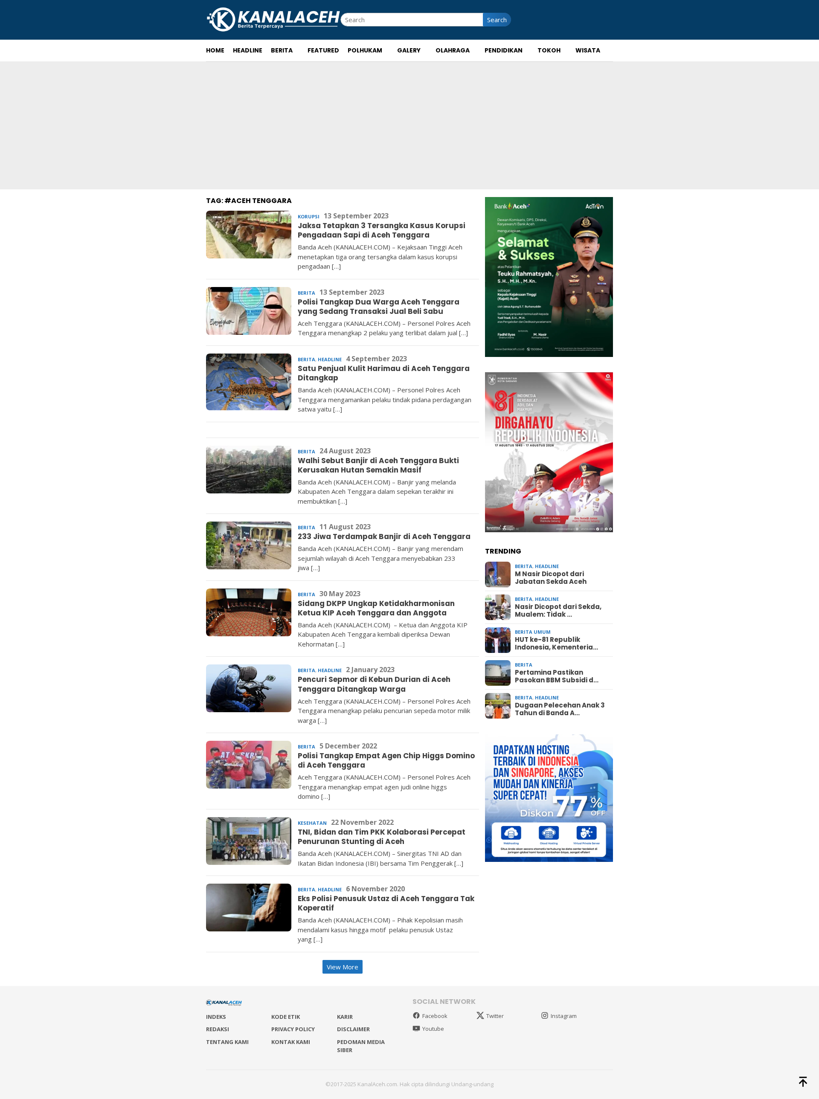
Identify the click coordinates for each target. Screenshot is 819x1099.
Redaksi (217, 1029)
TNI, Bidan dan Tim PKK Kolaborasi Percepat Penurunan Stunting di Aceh (381, 837)
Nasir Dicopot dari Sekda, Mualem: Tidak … (558, 610)
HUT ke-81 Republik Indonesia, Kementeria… (556, 643)
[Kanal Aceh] (273, 18)
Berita (306, 293)
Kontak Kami (290, 1042)
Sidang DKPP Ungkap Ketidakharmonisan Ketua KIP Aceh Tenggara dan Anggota (376, 608)
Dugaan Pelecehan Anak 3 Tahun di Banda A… (560, 709)
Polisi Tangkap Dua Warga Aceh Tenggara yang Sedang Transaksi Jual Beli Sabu (378, 306)
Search (497, 19)
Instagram (564, 1016)
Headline (330, 359)
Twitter (495, 1016)
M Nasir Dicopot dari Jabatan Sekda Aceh (551, 578)
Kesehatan (312, 823)
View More (342, 967)
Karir (345, 1017)
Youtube (433, 1028)
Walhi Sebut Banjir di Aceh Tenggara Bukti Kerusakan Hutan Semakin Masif (378, 465)
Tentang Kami (227, 1042)
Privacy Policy (293, 1029)
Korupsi (308, 216)
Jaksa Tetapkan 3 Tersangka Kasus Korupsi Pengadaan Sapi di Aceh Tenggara (381, 230)
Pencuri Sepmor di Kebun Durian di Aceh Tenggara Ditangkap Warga (374, 684)
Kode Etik (285, 1017)
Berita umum (533, 632)
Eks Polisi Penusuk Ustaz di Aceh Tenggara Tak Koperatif (386, 903)
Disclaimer (353, 1029)
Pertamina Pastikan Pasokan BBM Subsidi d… (556, 676)
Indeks (216, 1017)
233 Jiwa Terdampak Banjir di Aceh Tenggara (384, 536)
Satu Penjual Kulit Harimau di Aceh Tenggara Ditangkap (384, 373)
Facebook (434, 1016)
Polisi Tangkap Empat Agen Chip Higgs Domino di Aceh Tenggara (386, 760)
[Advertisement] (409, 125)
